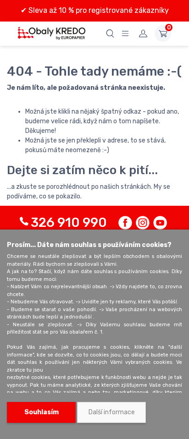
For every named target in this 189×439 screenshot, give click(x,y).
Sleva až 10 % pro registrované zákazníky (98, 10)
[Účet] (143, 33)
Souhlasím (41, 412)
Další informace (112, 412)
